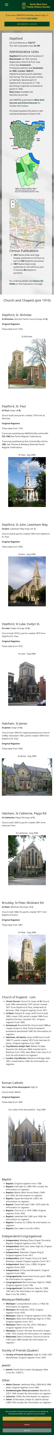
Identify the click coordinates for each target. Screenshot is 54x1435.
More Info (27, 1430)
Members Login (27, 24)
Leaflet (30, 248)
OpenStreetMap (39, 248)
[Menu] (6, 5)
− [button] (13, 205)
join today (32, 18)
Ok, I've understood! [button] (27, 1419)
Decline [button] (27, 1424)
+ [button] (13, 202)
